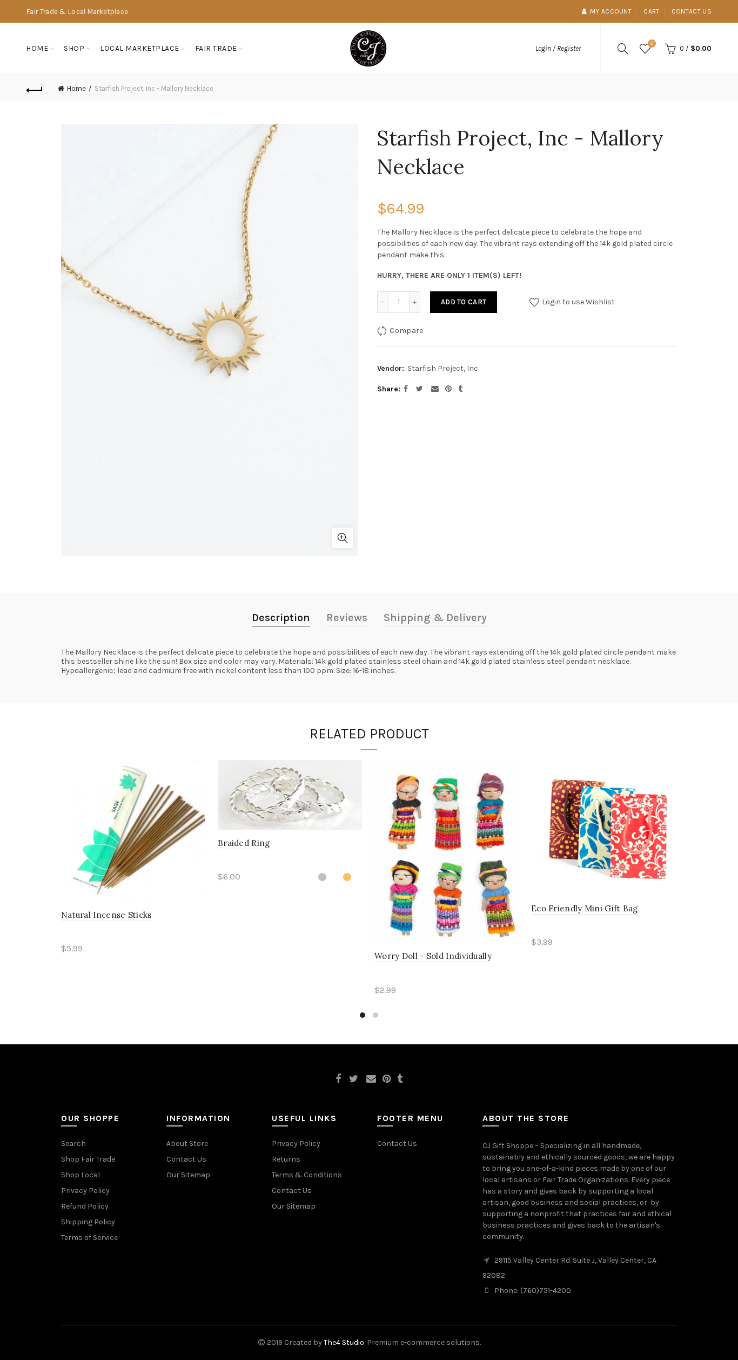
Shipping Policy (88, 1221)
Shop (74, 48)
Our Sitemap (188, 1174)
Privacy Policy (85, 1190)
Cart (651, 11)
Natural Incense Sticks (106, 915)
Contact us (692, 11)
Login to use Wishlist (577, 301)
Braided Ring (244, 843)
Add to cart (463, 302)
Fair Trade (216, 48)
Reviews (346, 617)
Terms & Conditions (307, 1174)
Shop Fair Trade (88, 1159)
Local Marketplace (139, 48)
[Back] (34, 88)
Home (37, 48)
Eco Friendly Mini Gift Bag (584, 908)
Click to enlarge (342, 538)
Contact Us (186, 1159)
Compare (406, 330)
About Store (187, 1143)
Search (73, 1143)
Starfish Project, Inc (442, 368)
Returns (286, 1159)
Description (281, 617)
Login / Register (558, 48)
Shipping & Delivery (435, 617)
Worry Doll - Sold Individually (433, 956)
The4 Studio (344, 1342)
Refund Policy (85, 1206)
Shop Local (80, 1174)
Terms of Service (89, 1237)
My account (611, 11)
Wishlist (651, 43)
